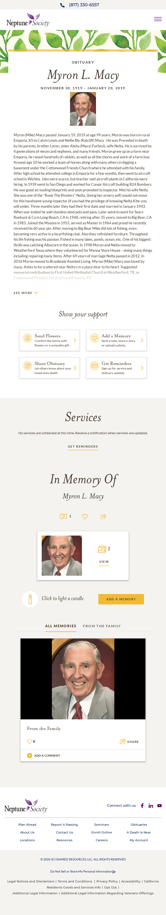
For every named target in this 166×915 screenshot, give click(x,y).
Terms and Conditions (75, 881)
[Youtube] (159, 805)
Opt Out (110, 887)
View (104, 561)
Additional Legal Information (35, 893)
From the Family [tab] (102, 626)
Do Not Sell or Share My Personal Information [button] (81, 871)
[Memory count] (63, 516)
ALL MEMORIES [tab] (61, 626)
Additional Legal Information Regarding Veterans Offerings (107, 893)
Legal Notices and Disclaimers (30, 881)
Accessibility (130, 881)
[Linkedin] (151, 805)
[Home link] (28, 19)
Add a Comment (47, 755)
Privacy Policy (107, 881)
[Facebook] (142, 805)
